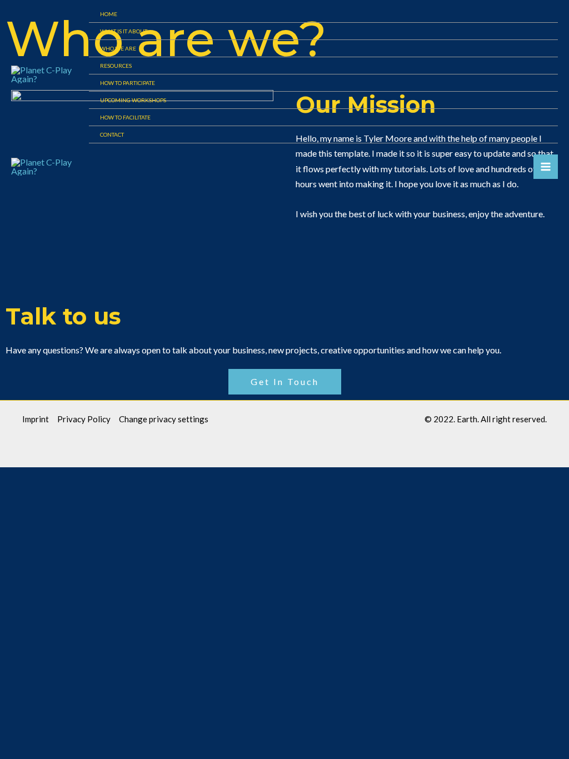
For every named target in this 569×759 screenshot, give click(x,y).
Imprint (35, 419)
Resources (116, 65)
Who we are (118, 48)
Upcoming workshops (133, 100)
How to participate (127, 82)
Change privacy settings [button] (163, 419)
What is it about (123, 31)
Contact (112, 134)
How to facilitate (125, 117)
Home (108, 14)
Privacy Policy (84, 419)
